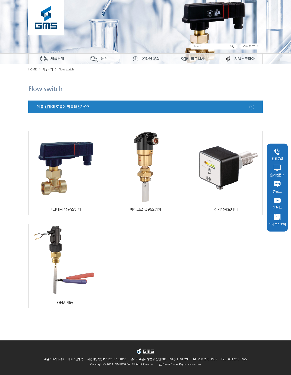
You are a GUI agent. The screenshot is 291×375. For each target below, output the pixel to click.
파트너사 (197, 59)
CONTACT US (251, 46)
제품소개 (57, 59)
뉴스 (104, 59)
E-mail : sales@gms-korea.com (181, 364)
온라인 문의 (151, 59)
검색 (233, 46)
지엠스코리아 (244, 59)
